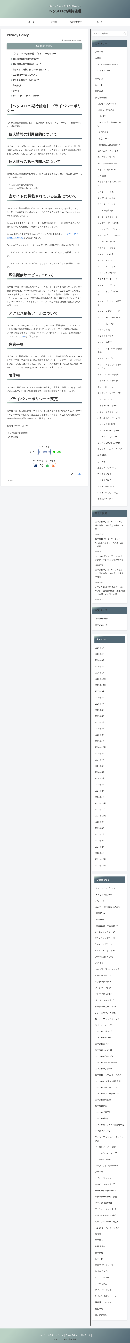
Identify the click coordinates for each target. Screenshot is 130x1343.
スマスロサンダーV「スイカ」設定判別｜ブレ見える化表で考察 (109, 525)
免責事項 (17, 85)
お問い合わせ (101, 625)
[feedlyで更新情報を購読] (47, 465)
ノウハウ (59, 1335)
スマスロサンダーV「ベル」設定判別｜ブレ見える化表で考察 (109, 558)
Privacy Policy (101, 619)
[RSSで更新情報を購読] (53, 465)
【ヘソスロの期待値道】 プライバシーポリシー (34, 54)
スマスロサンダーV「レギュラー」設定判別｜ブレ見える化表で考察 (109, 573)
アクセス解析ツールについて (26, 80)
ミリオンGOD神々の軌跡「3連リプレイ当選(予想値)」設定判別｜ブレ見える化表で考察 (110, 590)
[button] (125, 33)
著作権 (16, 91)
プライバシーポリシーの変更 (26, 96)
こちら (22, 336)
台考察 (50, 1335)
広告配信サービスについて (25, 75)
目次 (42, 45)
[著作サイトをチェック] (35, 465)
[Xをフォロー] (41, 465)
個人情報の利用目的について (26, 59)
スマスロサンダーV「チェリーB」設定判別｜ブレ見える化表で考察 (109, 542)
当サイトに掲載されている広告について (31, 69)
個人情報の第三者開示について (27, 64)
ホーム (42, 1335)
